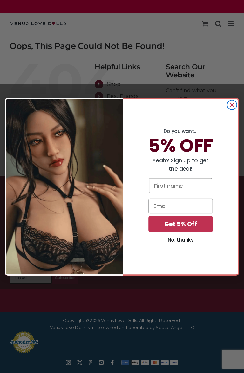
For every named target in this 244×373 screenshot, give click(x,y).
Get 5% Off (180, 224)
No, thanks (180, 239)
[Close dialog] (232, 104)
